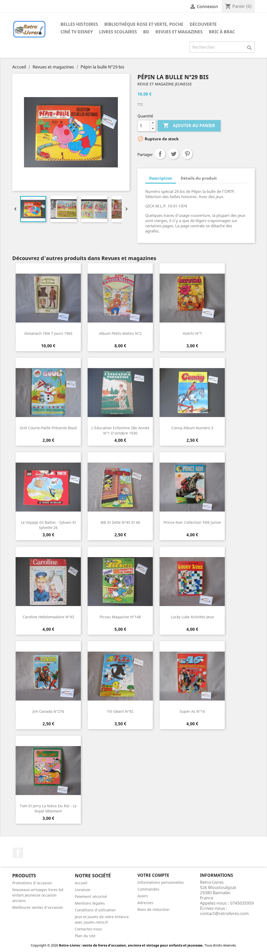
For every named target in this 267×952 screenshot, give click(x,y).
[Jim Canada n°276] (48, 676)
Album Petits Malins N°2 (120, 333)
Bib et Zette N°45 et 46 (120, 522)
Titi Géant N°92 (120, 711)
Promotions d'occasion (32, 882)
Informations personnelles (160, 882)
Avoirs (142, 895)
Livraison (82, 889)
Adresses (145, 902)
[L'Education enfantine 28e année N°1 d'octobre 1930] (120, 392)
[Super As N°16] (192, 676)
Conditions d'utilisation (95, 909)
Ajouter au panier (189, 125)
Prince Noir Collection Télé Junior (192, 522)
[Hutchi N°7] (192, 298)
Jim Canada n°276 (48, 711)
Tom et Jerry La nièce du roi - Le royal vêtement (48, 808)
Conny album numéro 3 (192, 427)
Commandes (148, 889)
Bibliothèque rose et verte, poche (143, 24)
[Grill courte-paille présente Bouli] (48, 392)
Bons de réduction (153, 909)
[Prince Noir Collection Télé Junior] (192, 487)
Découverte (203, 24)
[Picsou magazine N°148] (120, 581)
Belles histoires (79, 24)
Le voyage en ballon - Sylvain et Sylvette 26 (48, 525)
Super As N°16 (192, 711)
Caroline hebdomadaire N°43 (48, 616)
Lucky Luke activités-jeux (192, 616)
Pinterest (187, 154)
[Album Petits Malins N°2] (120, 298)
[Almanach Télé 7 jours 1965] (48, 298)
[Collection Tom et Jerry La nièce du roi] (48, 770)
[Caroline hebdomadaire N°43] (48, 581)
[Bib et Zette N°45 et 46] (120, 487)
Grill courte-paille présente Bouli (48, 427)
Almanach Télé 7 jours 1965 (48, 333)
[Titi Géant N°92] (120, 676)
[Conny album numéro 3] (192, 392)
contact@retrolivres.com (224, 913)
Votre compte (153, 875)
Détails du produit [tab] (199, 178)
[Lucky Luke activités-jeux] (192, 581)
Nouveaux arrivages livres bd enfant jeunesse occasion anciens (37, 895)
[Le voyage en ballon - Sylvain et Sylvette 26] (48, 487)
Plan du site (85, 935)
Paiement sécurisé (91, 896)
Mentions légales (90, 903)
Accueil (81, 882)
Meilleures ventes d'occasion (37, 907)
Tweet (173, 154)
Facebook (18, 853)
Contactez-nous (88, 928)
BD (146, 32)
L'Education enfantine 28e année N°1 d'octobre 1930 (120, 430)
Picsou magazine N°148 (120, 616)
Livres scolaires (118, 32)
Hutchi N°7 (192, 333)
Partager (160, 154)
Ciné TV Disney (76, 32)
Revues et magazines (179, 32)
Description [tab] (160, 178)
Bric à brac (222, 32)
